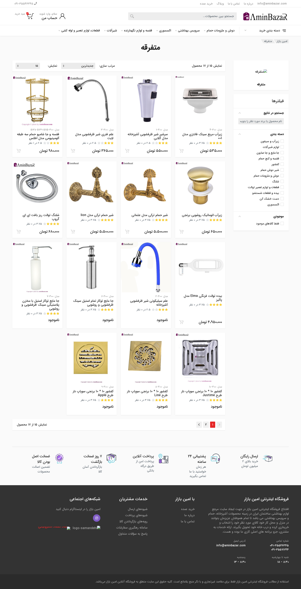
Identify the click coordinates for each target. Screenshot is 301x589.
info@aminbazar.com (272, 3)
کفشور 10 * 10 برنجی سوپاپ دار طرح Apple (93, 393)
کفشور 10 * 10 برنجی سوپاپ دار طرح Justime (201, 393)
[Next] (199, 425)
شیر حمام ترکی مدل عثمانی (149, 215)
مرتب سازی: (107, 66)
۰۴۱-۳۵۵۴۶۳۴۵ (24, 3)
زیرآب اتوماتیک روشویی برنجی (202, 215)
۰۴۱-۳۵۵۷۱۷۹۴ (280, 549)
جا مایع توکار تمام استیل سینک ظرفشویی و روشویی (93, 302)
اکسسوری (165, 30)
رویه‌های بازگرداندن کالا (133, 521)
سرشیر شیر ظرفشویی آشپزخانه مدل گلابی (148, 136)
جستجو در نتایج (274, 113)
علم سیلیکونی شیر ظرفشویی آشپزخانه (149, 302)
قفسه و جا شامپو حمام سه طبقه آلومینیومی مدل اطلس (38, 136)
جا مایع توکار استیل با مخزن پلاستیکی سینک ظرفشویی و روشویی (40, 304)
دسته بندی (277, 134)
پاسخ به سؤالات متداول (132, 533)
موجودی (278, 216)
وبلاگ (220, 3)
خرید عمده (206, 3)
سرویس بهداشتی (189, 30)
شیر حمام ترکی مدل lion (97, 215)
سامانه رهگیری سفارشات (131, 527)
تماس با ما (234, 3)
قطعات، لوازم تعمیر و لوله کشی (80, 30)
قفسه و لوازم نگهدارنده (138, 30)
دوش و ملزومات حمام (220, 30)
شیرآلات (112, 30)
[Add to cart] (181, 150)
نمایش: (52, 66)
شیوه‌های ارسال (137, 509)
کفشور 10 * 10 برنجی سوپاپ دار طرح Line (147, 393)
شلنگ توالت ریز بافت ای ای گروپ (41, 217)
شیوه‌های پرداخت (136, 515)
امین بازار (282, 41)
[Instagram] (96, 518)
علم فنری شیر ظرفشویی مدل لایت (94, 136)
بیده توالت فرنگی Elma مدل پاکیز (203, 297)
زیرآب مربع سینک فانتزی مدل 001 (202, 136)
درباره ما (248, 3)
